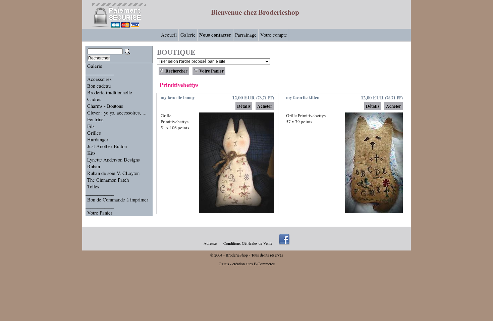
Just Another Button (107, 146)
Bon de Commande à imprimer (117, 199)
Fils (91, 126)
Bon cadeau (99, 86)
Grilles (94, 133)
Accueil (169, 35)
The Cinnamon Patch (108, 180)
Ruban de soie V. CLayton (113, 173)
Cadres (94, 99)
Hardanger (97, 139)
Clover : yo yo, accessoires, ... (117, 112)
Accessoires (99, 79)
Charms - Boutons (105, 106)
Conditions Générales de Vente (247, 243)
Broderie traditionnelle (109, 92)
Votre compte (273, 35)
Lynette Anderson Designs (113, 159)
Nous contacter (215, 34)
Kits (91, 153)
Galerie (188, 35)
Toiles (93, 186)
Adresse (210, 243)
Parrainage (246, 35)
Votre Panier (99, 213)
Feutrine (95, 119)
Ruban (93, 166)
